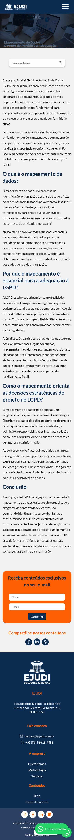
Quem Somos (37, 764)
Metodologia (37, 770)
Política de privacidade (37, 835)
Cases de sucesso (37, 802)
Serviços (37, 776)
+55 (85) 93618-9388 (39, 742)
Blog (37, 796)
